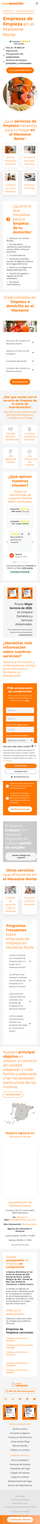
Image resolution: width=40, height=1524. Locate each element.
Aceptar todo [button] (21, 766)
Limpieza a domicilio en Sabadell (17, 1371)
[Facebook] (20, 1399)
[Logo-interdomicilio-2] (20, 1385)
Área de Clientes (20, 1445)
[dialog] (20, 762)
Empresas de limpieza (20, 1464)
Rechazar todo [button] (20, 772)
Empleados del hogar (20, 1468)
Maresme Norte (29, 1224)
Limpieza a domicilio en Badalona (17, 1339)
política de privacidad (26, 783)
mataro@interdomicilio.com (22, 1219)
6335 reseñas (27, 568)
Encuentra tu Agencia (20, 1433)
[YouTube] (34, 1399)
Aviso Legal (20, 1496)
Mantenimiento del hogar (20, 1481)
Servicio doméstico (20, 1460)
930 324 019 (22, 1217)
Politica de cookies (20, 1503)
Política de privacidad (20, 1499)
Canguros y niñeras (20, 1477)
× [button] (35, 746)
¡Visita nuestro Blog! (20, 1441)
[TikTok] (12, 1399)
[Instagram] (5, 1399)
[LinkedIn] (27, 1399)
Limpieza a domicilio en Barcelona (17, 1353)
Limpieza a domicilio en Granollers (17, 1364)
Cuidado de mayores (20, 1472)
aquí (27, 700)
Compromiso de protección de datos (20, 1507)
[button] (37, 3)
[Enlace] (10, 155)
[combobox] (32, 746)
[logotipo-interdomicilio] (13, 3)
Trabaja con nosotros (20, 1450)
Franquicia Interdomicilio (20, 1437)
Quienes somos (20, 1428)
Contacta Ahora (20, 1519)
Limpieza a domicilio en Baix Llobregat (19, 1346)
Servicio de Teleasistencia (20, 1485)
